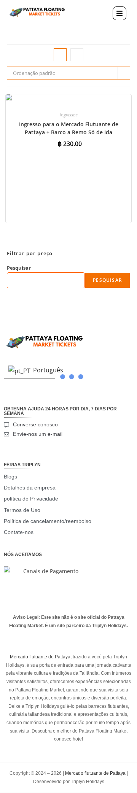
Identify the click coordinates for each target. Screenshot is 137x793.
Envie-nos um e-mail (37, 434)
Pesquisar (19, 267)
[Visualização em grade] (60, 54)
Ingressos (69, 114)
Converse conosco (35, 424)
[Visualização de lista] (76, 54)
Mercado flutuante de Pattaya (40, 657)
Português (42, 370)
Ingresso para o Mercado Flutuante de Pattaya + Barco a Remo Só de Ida (68, 128)
